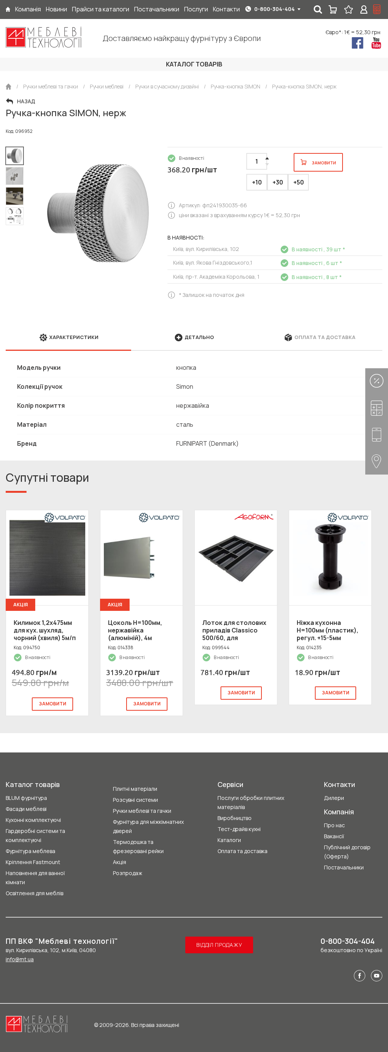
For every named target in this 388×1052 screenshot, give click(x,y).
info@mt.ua (20, 959)
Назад (26, 101)
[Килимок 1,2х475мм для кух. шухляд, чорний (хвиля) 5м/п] (47, 557)
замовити (52, 703)
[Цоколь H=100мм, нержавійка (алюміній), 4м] (141, 557)
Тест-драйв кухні (239, 829)
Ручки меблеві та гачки (142, 810)
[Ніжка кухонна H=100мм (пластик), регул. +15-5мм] (330, 557)
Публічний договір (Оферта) (347, 852)
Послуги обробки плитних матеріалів (250, 802)
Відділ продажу (219, 944)
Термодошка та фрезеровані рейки (138, 846)
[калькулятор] (377, 9)
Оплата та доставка (242, 851)
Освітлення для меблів (34, 893)
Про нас (334, 825)
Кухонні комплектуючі (33, 819)
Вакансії (334, 836)
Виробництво (234, 818)
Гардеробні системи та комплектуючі (35, 835)
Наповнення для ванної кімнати (35, 877)
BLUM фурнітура (26, 797)
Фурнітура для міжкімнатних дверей (148, 826)
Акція (119, 862)
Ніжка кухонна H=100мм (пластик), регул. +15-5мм (327, 630)
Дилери (334, 797)
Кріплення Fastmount (33, 862)
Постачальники (344, 867)
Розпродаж (127, 873)
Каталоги (229, 840)
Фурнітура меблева (30, 851)
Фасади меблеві (26, 808)
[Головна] (8, 9)
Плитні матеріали (135, 788)
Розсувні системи (135, 799)
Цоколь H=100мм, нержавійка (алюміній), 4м (135, 630)
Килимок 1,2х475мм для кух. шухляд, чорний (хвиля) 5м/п (45, 630)
